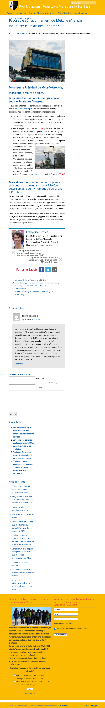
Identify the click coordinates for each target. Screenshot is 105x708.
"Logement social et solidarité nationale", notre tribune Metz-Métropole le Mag (43, 260)
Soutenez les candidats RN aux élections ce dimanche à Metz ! (23, 572)
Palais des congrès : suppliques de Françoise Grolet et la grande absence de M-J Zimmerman (23, 467)
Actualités (21, 33)
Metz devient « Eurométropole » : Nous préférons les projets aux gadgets (22, 584)
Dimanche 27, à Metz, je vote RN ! (22, 564)
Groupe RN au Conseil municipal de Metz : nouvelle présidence (21, 489)
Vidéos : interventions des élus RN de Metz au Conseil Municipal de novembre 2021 (22, 526)
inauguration (50, 291)
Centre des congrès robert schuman (30, 291)
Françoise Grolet (21, 280)
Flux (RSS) (63, 705)
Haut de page (91, 705)
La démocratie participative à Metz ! (20, 508)
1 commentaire (20, 288)
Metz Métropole (40, 286)
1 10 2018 (36, 319)
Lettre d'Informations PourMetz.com (72, 628)
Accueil (11, 33)
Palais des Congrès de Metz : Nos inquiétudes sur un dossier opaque (22, 455)
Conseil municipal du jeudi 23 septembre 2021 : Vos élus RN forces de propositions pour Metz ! (22, 553)
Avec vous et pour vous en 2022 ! (23, 516)
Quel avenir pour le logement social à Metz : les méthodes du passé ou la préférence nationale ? (23, 540)
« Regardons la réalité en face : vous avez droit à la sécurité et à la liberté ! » (22, 499)
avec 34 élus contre (21, 109)
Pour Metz (14, 5)
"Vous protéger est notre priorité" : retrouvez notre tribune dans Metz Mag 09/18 (30, 253)
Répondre (19, 364)
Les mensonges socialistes (22, 286)
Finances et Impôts (51, 283)
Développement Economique (31, 283)
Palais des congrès (19, 294)
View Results (30, 693)
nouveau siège (35, 174)
